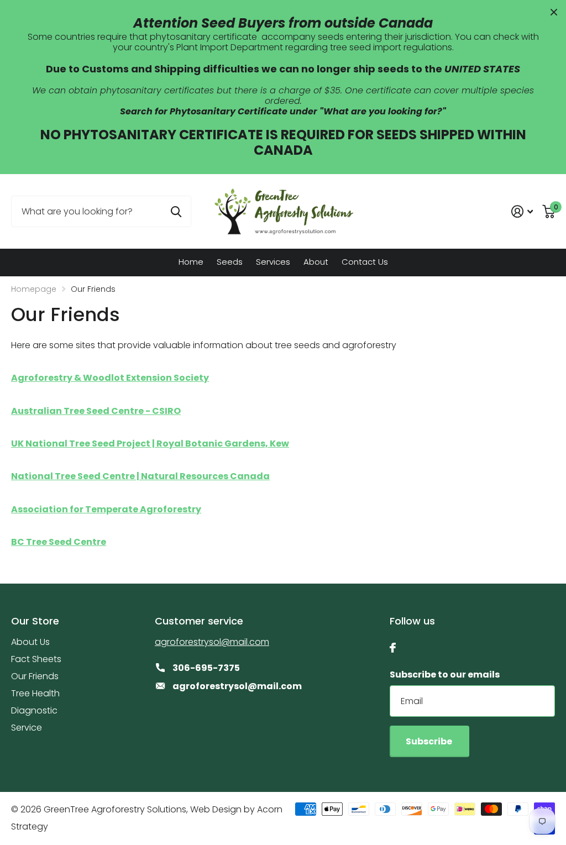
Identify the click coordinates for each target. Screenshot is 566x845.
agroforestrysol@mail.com (212, 642)
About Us (30, 642)
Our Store (35, 621)
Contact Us (365, 261)
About (315, 261)
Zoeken (176, 211)
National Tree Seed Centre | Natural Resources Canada (140, 476)
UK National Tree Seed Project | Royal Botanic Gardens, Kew (150, 443)
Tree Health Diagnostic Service (35, 710)
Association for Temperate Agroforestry (106, 509)
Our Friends (35, 676)
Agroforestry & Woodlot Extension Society (110, 377)
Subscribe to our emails (445, 674)
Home (191, 261)
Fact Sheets (36, 659)
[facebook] (393, 648)
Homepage (33, 289)
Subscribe (430, 741)
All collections (230, 263)
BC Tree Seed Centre (58, 542)
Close (554, 12)
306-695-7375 (206, 668)
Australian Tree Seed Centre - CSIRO (96, 411)
